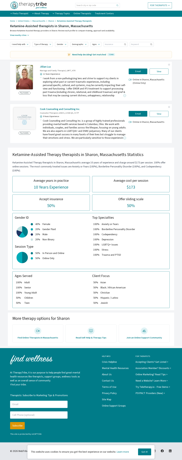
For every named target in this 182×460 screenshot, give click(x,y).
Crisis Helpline (109, 362)
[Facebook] (162, 451)
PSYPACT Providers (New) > (150, 393)
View (159, 71)
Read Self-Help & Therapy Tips (91, 337)
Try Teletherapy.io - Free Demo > (153, 387)
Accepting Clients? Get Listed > (152, 362)
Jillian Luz (45, 67)
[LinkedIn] (170, 451)
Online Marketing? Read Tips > (151, 374)
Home (12, 21)
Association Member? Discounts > (153, 368)
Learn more (123, 452)
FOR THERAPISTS (158, 5)
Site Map (106, 399)
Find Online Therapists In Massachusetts (38, 337)
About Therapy (41, 13)
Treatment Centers (104, 13)
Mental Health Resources (115, 368)
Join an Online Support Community (144, 337)
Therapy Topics (62, 13)
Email (138, 71)
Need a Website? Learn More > (152, 381)
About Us (107, 374)
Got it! (144, 451)
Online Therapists (82, 13)
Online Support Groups (114, 406)
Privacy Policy (109, 393)
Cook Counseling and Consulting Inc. (60, 109)
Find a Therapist (20, 13)
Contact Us (108, 381)
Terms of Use (109, 387)
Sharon (51, 21)
